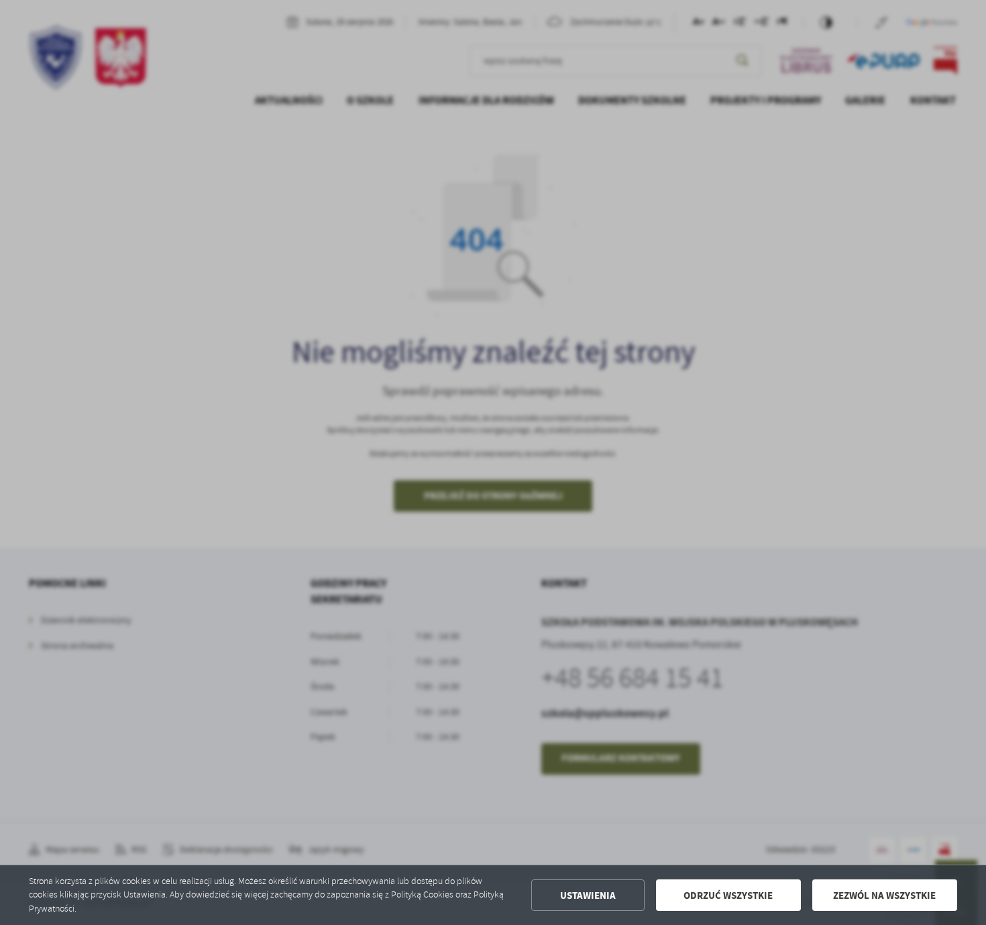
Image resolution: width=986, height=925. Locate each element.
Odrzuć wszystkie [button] (728, 895)
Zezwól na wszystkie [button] (884, 895)
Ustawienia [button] (588, 895)
